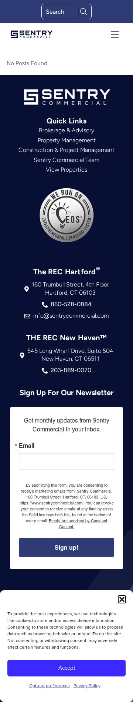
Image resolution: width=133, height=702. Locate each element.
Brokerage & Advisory (66, 130)
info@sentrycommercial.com (71, 315)
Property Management (67, 140)
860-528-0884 (71, 304)
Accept (66, 668)
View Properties (66, 169)
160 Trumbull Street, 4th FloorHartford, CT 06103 (70, 288)
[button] (122, 599)
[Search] (84, 11)
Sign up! (66, 547)
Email (26, 445)
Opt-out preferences (49, 685)
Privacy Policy (87, 685)
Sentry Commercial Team (66, 159)
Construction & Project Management (66, 149)
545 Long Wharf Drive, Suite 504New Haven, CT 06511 (70, 354)
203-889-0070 (71, 370)
